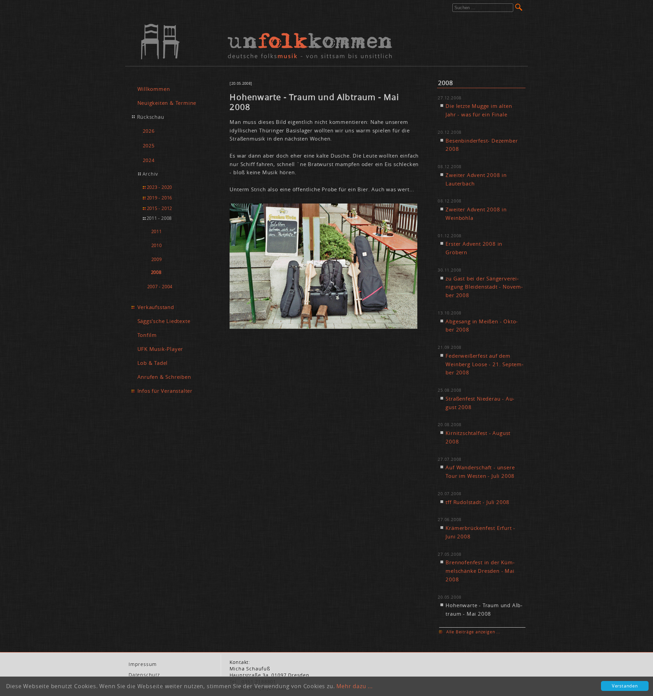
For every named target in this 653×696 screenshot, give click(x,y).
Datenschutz (144, 675)
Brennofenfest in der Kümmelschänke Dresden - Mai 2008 (480, 571)
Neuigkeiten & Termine (167, 102)
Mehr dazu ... (354, 686)
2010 (156, 245)
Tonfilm (147, 334)
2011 (156, 231)
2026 (149, 131)
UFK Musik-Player (160, 348)
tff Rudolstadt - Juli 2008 (477, 502)
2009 (156, 259)
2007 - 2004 (160, 287)
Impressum (143, 664)
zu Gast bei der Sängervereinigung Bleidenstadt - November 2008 (484, 287)
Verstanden (625, 686)
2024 (149, 160)
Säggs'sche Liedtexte (163, 321)
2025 (149, 145)
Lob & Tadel (152, 362)
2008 (156, 272)
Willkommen (153, 88)
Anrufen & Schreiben (164, 376)
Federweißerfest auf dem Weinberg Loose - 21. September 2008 (484, 364)
